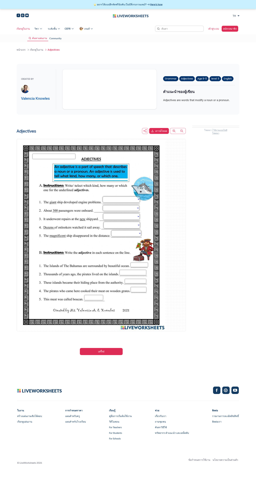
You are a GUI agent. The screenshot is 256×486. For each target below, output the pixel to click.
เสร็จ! (101, 351)
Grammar (171, 78)
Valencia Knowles (35, 98)
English (228, 78)
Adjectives (187, 78)
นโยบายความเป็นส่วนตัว (225, 459)
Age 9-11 (202, 78)
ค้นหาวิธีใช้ (161, 427)
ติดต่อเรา (216, 421)
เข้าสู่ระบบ (213, 28)
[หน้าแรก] (130, 15)
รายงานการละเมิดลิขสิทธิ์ (225, 416)
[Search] (158, 28)
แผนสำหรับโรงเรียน (75, 421)
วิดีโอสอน (114, 421)
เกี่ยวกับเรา (160, 416)
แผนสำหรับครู (72, 416)
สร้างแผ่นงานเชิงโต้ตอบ (29, 416)
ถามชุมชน (160, 421)
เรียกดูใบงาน (23, 28)
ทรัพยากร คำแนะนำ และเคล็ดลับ (172, 432)
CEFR (68, 28)
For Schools (115, 438)
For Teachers (115, 427)
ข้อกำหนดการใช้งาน (199, 459)
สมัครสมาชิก (230, 28)
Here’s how (156, 4)
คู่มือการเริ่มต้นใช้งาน (120, 416)
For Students (115, 432)
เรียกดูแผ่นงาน (24, 421)
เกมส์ (87, 28)
